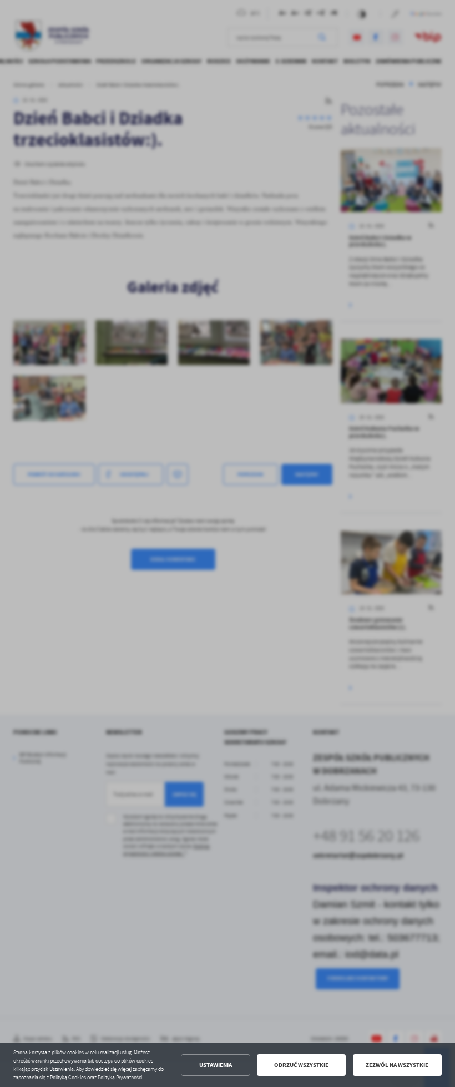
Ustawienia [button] (215, 1065)
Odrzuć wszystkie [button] (301, 1065)
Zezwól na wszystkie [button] (397, 1065)
